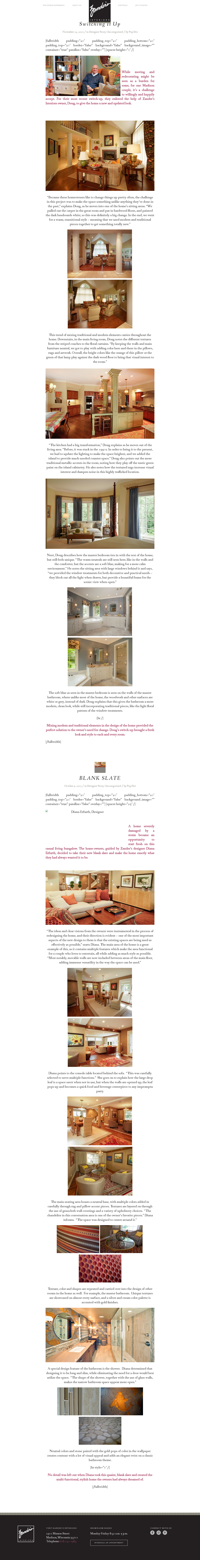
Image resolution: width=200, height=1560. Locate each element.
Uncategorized (115, 32)
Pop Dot (133, 32)
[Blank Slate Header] (100, 767)
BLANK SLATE (100, 778)
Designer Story (97, 32)
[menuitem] (53, 4)
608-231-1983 (68, 1541)
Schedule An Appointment (109, 1543)
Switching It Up (100, 24)
